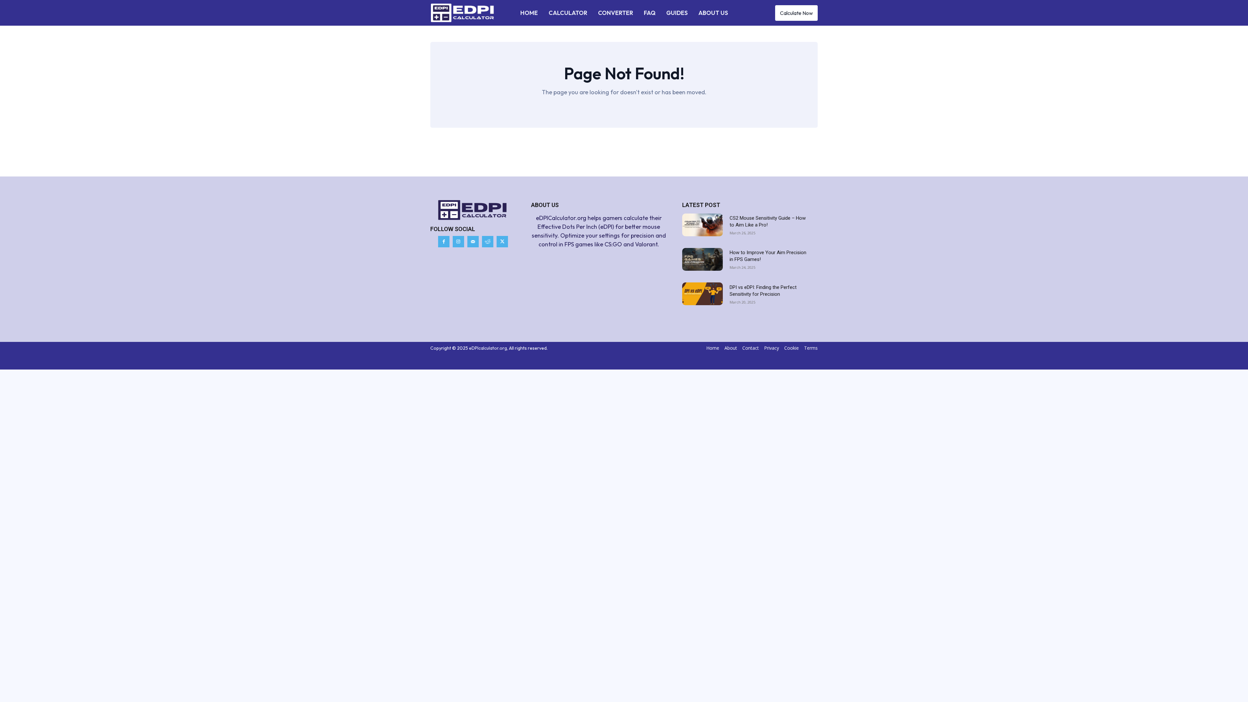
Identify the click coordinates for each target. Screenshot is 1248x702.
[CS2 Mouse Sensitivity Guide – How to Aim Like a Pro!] (702, 225)
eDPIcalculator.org (488, 348)
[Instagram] (458, 241)
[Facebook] (443, 241)
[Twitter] (502, 241)
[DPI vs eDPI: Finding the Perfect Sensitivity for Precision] (702, 293)
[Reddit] (487, 241)
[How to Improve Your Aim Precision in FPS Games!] (702, 259)
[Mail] (473, 241)
